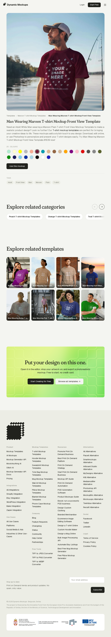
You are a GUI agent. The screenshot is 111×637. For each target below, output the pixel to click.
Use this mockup (17, 166)
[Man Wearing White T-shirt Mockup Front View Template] (43, 157)
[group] (55, 216)
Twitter (86, 522)
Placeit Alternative (91, 455)
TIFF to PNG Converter (42, 557)
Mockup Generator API (16, 459)
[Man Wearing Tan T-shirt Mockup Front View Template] (48, 151)
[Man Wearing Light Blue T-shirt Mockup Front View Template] (31, 157)
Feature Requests (40, 522)
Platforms (10, 525)
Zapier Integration (14, 510)
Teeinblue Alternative (92, 503)
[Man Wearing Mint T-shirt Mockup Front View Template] (8, 151)
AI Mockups (11, 455)
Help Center (37, 538)
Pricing (9, 478)
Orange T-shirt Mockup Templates (64, 216)
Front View (20, 182)
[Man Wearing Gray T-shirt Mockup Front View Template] (94, 151)
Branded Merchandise (67, 514)
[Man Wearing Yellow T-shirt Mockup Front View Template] (20, 151)
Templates (10, 116)
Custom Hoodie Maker (67, 529)
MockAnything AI (13, 463)
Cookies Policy (90, 546)
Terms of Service (90, 538)
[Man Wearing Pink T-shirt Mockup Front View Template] (77, 151)
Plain (48, 182)
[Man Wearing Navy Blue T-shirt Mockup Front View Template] (14, 157)
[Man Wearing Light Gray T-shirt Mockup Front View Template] (26, 151)
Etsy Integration (13, 498)
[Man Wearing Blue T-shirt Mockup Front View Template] (48, 157)
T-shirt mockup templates (66, 130)
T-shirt (56, 182)
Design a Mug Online (67, 533)
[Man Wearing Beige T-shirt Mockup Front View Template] (60, 151)
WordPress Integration (16, 502)
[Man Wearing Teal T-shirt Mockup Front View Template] (43, 151)
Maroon (39, 182)
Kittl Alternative (89, 477)
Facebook (87, 518)
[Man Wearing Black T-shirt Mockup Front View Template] (37, 157)
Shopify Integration (14, 494)
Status (35, 530)
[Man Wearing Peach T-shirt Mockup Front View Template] (31, 151)
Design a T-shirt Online (68, 525)
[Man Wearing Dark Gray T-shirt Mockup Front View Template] (88, 151)
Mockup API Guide (66, 479)
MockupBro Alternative (93, 495)
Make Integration (13, 506)
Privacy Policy (89, 542)
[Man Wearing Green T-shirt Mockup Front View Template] (8, 157)
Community (37, 534)
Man (30, 182)
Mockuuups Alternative (93, 499)
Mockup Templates (14, 451)
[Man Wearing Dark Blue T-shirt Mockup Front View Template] (26, 157)
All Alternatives (89, 451)
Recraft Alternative (91, 507)
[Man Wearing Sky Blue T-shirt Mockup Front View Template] (20, 157)
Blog (34, 518)
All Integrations (12, 490)
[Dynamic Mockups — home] (15, 5)
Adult (10, 182)
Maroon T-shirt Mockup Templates (32, 116)
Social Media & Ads (14, 529)
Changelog (37, 526)
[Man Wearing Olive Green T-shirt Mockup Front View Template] (99, 151)
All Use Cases (12, 521)
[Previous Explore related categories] (94, 206)
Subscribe (97, 590)
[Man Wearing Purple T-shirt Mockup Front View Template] (71, 151)
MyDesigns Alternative (93, 473)
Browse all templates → (69, 381)
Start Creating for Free (41, 381)
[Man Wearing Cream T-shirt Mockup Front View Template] (14, 151)
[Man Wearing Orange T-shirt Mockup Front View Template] (65, 151)
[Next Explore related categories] (102, 206)
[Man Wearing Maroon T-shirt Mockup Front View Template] (37, 151)
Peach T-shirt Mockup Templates (24, 216)
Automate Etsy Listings (68, 544)
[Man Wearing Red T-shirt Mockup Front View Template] (82, 151)
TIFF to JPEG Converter (42, 553)
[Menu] (105, 5)
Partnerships (37, 542)
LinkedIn (86, 527)
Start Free (94, 5)
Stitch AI (10, 467)
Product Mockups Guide (68, 497)
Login (82, 5)
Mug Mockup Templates (42, 479)
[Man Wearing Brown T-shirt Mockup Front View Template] (54, 151)
